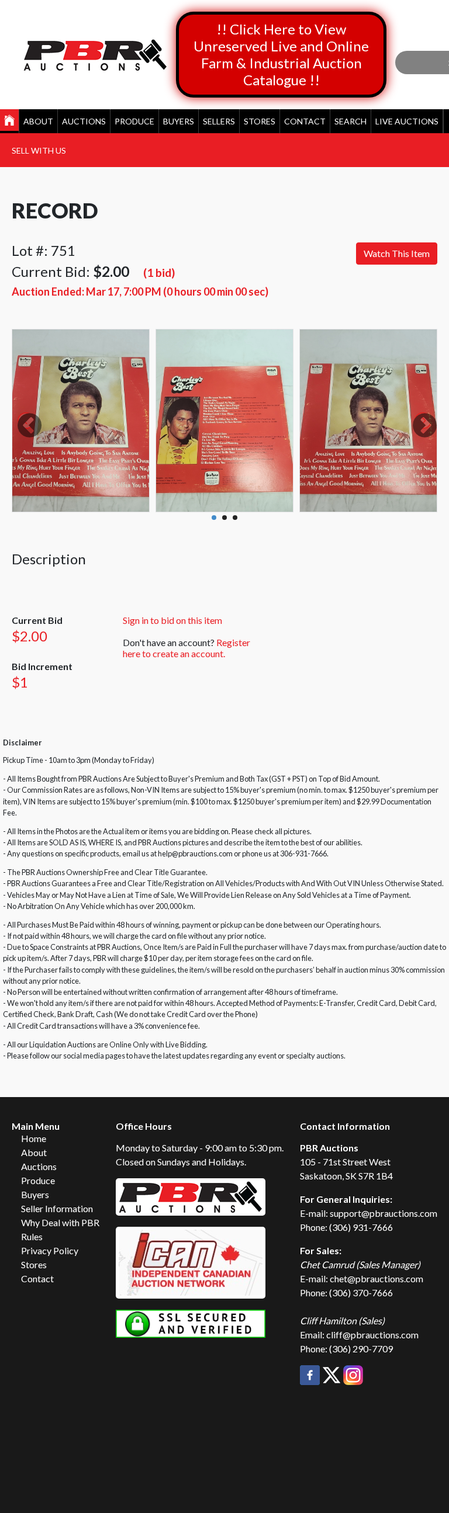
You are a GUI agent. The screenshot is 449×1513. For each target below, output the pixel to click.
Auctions (84, 121)
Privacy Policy (49, 1250)
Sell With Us (39, 150)
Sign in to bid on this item (172, 620)
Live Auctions (406, 121)
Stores (259, 121)
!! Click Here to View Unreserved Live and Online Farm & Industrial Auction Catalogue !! (281, 54)
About (38, 121)
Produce (134, 121)
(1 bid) (159, 272)
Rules (32, 1236)
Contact (305, 121)
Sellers (219, 121)
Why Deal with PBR (60, 1222)
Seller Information (57, 1208)
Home (33, 1138)
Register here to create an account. (186, 648)
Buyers (178, 121)
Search (350, 121)
